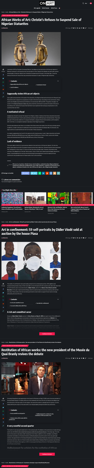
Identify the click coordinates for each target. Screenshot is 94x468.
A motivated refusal (41, 84)
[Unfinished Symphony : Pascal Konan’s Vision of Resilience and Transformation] (12, 198)
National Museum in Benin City (21, 103)
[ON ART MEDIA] (47, 3)
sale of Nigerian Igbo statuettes (50, 167)
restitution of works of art (23, 167)
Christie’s (9, 115)
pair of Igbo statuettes (38, 165)
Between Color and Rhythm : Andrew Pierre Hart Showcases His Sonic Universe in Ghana (57, 209)
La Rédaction (4, 28)
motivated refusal (45, 164)
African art (15, 164)
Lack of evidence (14, 87)
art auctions (21, 164)
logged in (10, 181)
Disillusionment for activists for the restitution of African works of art (44, 414)
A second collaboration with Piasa (18, 305)
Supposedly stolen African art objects (19, 84)
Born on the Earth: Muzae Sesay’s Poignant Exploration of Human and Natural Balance (80, 209)
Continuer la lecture (47, 333)
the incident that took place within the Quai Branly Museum (33, 431)
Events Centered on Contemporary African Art (15, 15)
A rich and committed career (17, 302)
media (6, 12)
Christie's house (28, 164)
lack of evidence (36, 164)
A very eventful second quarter (17, 413)
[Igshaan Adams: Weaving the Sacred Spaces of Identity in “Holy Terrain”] (35, 198)
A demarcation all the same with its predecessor (18, 418)
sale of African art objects (36, 167)
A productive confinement (42, 303)
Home (2, 12)
